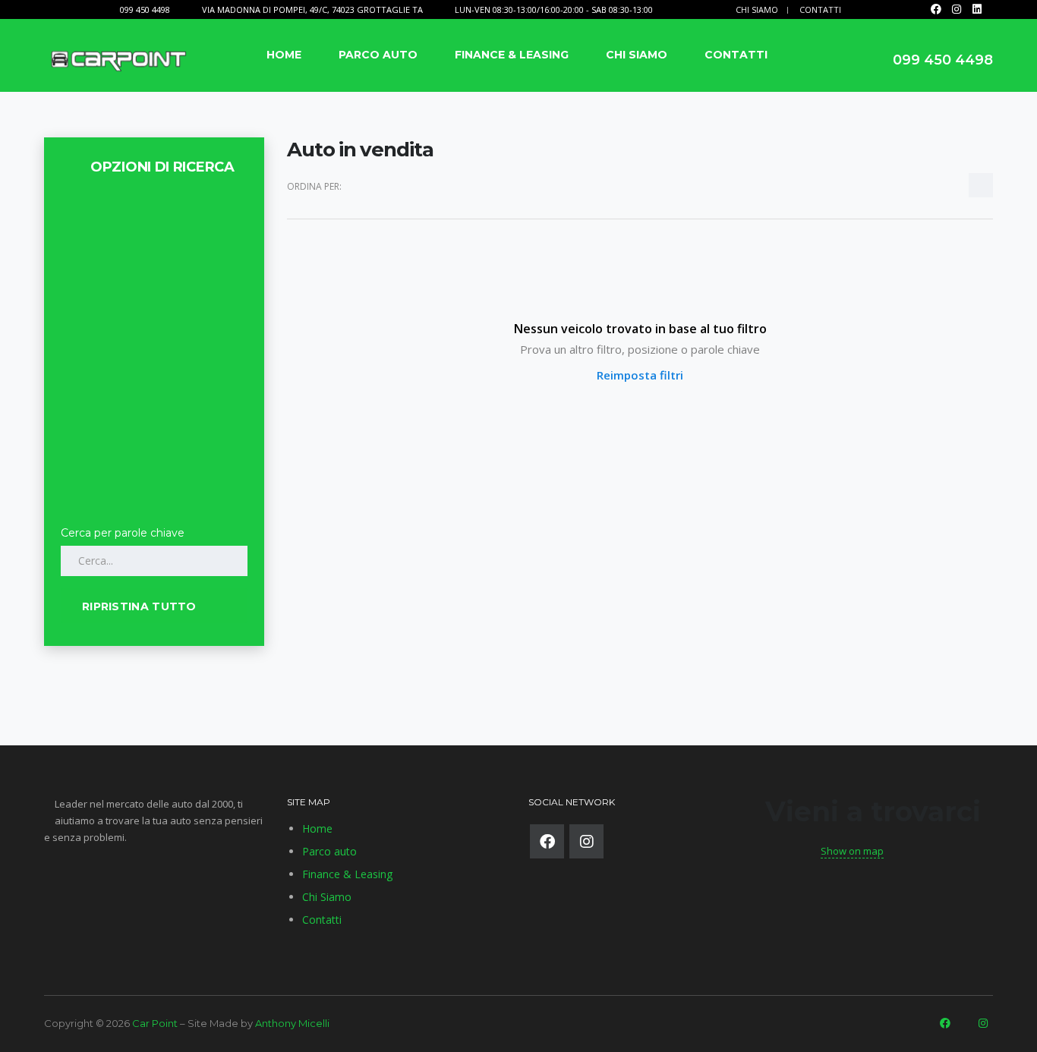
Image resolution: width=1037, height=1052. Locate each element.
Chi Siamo (757, 9)
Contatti (820, 9)
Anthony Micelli (292, 1023)
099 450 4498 (145, 9)
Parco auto (378, 54)
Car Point (155, 1023)
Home (283, 54)
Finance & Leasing (512, 54)
